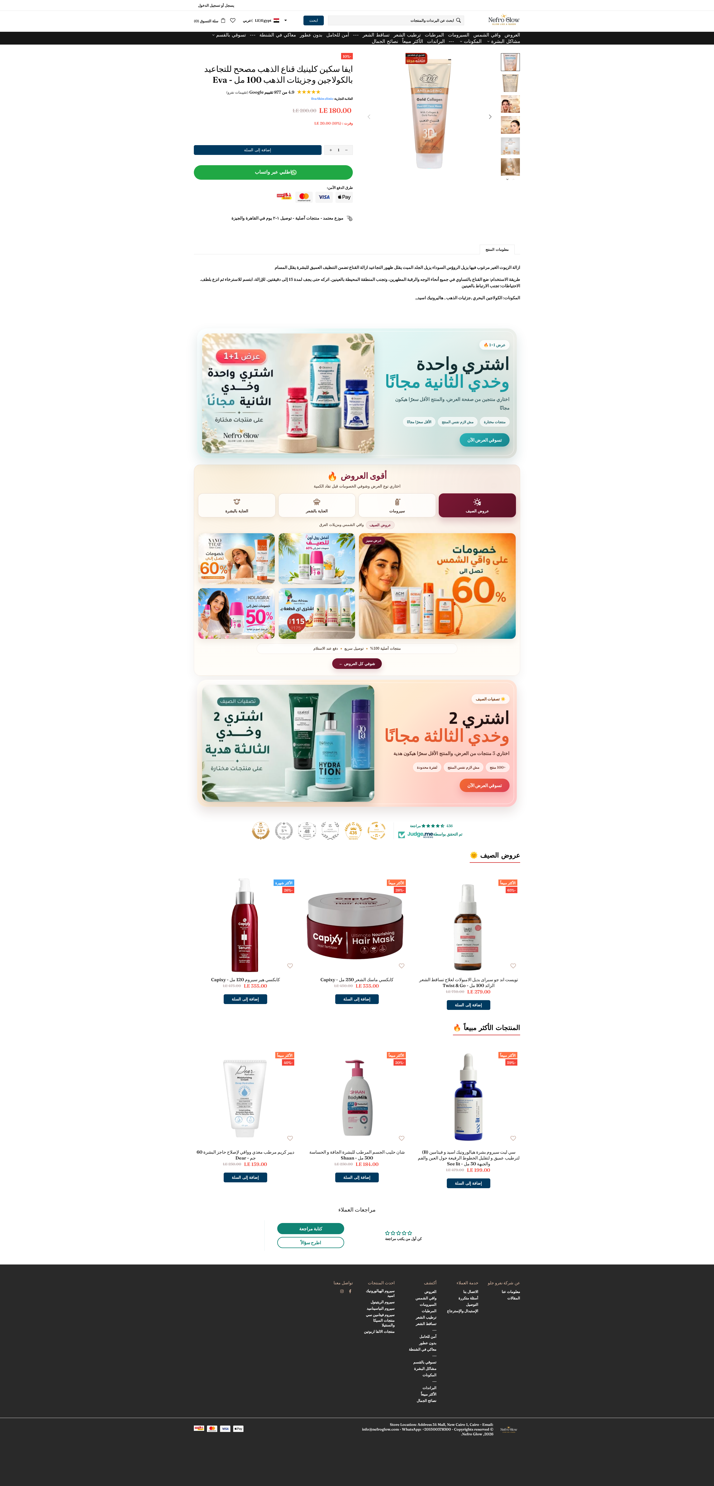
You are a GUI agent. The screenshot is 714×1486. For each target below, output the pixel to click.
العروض (430, 1291)
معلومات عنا (511, 1291)
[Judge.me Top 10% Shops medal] (261, 831)
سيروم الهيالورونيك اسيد (380, 1293)
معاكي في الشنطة (422, 1349)
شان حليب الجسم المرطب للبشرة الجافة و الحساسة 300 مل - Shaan (357, 1155)
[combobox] (396, 20)
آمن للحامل (427, 1336)
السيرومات (428, 1304)
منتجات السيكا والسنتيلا (384, 1322)
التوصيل (472, 1304)
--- (434, 1330)
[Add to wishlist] (513, 965)
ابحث (313, 20)
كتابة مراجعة (310, 1228)
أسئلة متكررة (468, 1298)
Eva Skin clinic (322, 99)
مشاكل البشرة (425, 1368)
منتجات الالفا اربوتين (379, 1331)
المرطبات (429, 1311)
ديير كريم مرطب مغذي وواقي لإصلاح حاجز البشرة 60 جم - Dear (245, 1155)
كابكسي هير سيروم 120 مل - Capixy (245, 979)
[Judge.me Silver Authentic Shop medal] (330, 831)
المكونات (429, 1375)
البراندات (429, 1387)
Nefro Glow (504, 20)
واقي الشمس (426, 1298)
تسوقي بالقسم (424, 1362)
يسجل (229, 5)
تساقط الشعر (426, 1323)
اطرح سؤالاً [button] (311, 1242)
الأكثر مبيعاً (428, 1394)
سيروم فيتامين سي (380, 1314)
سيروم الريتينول (383, 1302)
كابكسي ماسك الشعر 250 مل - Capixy (357, 979)
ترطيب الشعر (426, 1317)
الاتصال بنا (470, 1291)
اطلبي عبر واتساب (273, 172)
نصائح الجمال (426, 1400)
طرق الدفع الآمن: (340, 187)
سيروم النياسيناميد (381, 1308)
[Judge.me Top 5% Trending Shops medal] (284, 831)
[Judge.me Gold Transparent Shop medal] (376, 831)
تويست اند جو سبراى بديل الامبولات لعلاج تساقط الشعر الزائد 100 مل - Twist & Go (468, 982)
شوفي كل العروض (359, 663)
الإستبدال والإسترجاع (462, 1311)
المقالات (513, 1298)
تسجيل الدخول (209, 5)
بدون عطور (427, 1343)
